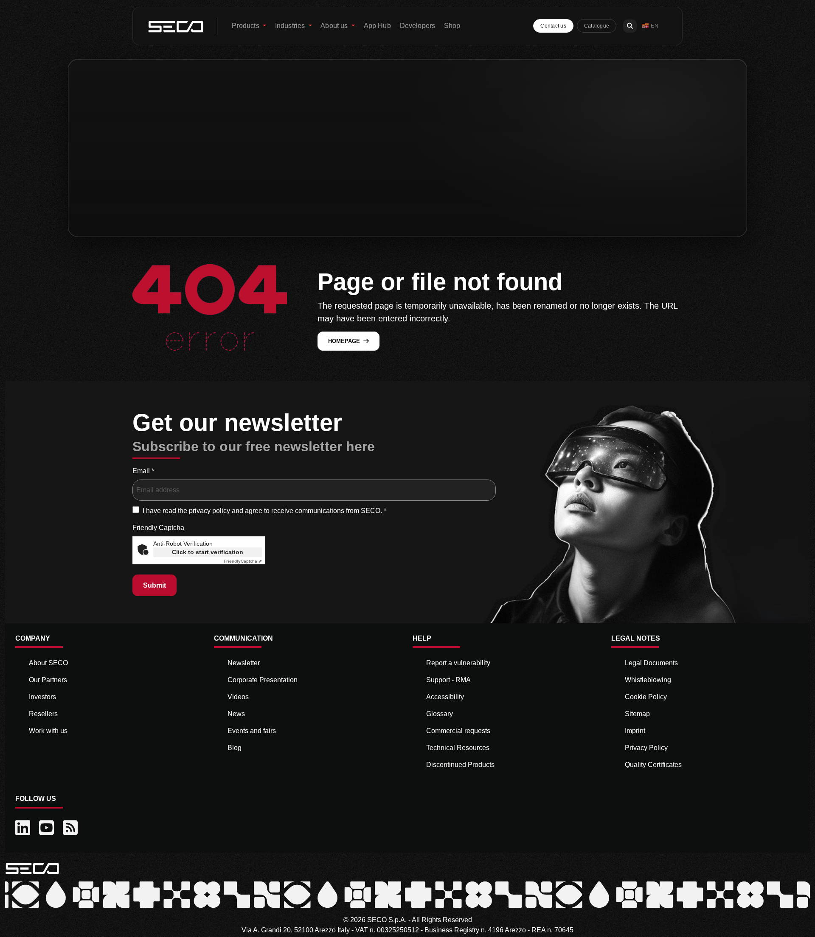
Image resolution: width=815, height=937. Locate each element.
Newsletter (244, 662)
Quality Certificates (653, 764)
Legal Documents (651, 662)
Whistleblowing (648, 679)
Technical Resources (457, 747)
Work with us (48, 730)
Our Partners (48, 679)
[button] (650, 26)
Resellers (43, 713)
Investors (42, 696)
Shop (452, 25)
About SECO (48, 662)
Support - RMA (448, 679)
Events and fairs (252, 730)
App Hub (377, 25)
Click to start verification (207, 552)
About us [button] (334, 25)
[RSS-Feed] (71, 828)
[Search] (630, 26)
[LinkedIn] (23, 828)
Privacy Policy (646, 747)
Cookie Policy (646, 696)
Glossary (439, 713)
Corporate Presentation (263, 679)
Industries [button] (291, 25)
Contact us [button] (553, 26)
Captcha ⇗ (243, 561)
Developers (418, 25)
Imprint (635, 730)
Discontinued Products (460, 764)
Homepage (344, 341)
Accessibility (445, 696)
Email (143, 470)
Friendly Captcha (158, 527)
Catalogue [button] (596, 26)
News (236, 713)
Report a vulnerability (458, 662)
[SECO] (32, 868)
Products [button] (246, 25)
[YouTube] (47, 828)
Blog (235, 747)
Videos (238, 696)
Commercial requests (458, 730)
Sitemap (637, 713)
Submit (154, 585)
